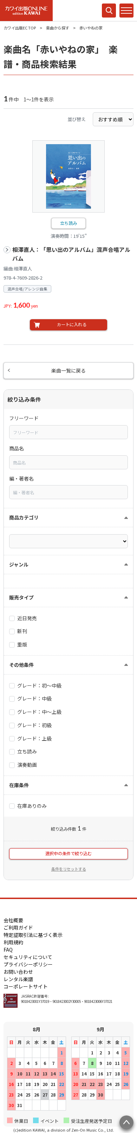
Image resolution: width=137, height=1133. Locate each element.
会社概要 (13, 920)
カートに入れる (71, 324)
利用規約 (13, 942)
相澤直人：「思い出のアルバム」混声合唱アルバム (71, 254)
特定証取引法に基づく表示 (33, 934)
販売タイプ (21, 597)
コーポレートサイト (26, 986)
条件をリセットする (68, 869)
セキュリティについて (28, 956)
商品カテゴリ (24, 517)
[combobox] (68, 432)
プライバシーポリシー (28, 964)
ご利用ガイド (18, 927)
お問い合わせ (18, 971)
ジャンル (18, 564)
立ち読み (68, 223)
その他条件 (21, 664)
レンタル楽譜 (18, 979)
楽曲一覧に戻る (68, 370)
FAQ (8, 949)
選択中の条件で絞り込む (68, 853)
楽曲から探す (57, 28)
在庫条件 (19, 785)
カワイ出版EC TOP (20, 28)
